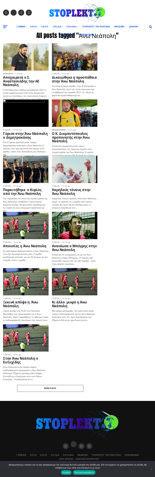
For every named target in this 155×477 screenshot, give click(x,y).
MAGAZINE (119, 26)
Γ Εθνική (20, 26)
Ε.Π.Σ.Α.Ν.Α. (72, 26)
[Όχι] (151, 468)
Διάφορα (133, 26)
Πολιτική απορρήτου (84, 472)
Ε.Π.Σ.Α (33, 26)
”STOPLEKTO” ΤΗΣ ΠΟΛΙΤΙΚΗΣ (96, 26)
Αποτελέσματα (86, 34)
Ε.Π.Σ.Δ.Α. (57, 26)
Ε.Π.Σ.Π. (44, 26)
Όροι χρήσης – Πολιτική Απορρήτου (79, 459)
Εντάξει (66, 472)
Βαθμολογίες (67, 34)
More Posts (50, 388)
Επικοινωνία (132, 455)
